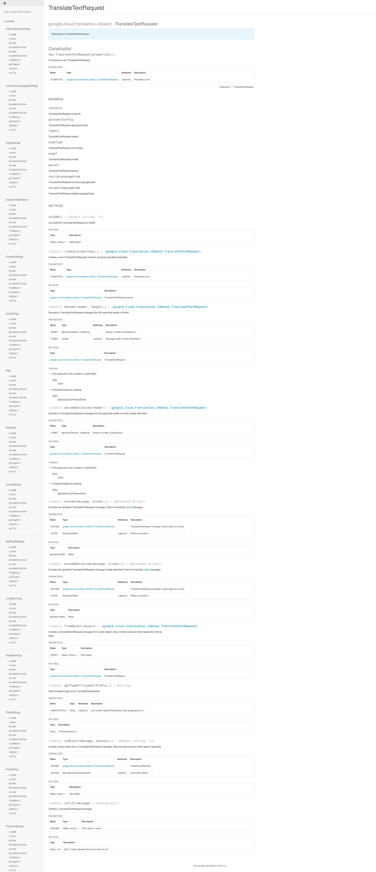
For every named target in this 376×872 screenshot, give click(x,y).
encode (12, 51)
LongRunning (14, 598)
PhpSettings (13, 712)
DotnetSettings (14, 256)
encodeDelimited (17, 56)
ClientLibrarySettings (18, 29)
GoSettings (12, 313)
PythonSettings (15, 826)
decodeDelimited (17, 47)
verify (12, 73)
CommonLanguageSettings (22, 85)
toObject (13, 68)
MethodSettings (15, 541)
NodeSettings (14, 655)
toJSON (12, 34)
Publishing (12, 769)
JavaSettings (13, 484)
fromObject (15, 60)
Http (8, 370)
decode (12, 43)
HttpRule (11, 427)
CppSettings (13, 142)
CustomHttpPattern (17, 199)
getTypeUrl (15, 64)
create (12, 39)
